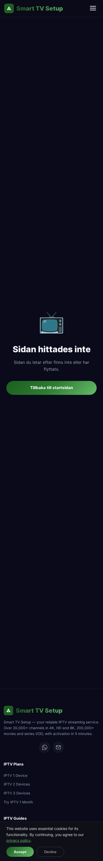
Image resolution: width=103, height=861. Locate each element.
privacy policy (18, 840)
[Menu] (93, 8)
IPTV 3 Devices (17, 793)
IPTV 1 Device (15, 775)
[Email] (58, 747)
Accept (20, 852)
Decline (50, 852)
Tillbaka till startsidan (51, 387)
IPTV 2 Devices (17, 784)
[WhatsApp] (44, 747)
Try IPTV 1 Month (18, 802)
